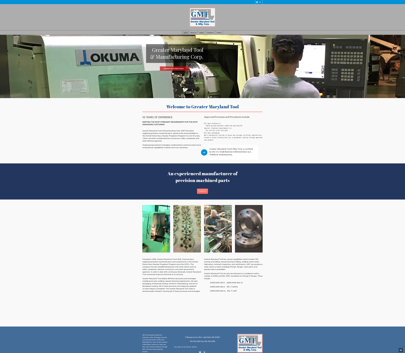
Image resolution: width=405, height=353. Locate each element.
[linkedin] (257, 2)
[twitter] (260, 2)
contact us (202, 191)
